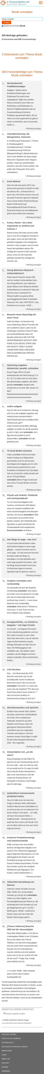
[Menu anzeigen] (38, 3)
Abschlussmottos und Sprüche (22, 707)
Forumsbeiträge (29, 39)
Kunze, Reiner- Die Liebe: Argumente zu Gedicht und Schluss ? (20, 226)
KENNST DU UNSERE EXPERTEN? (17, 1009)
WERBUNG (6, 1071)
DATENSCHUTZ (8, 1042)
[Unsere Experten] (14, 1014)
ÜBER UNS (6, 1059)
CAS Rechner (14, 669)
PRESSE (5, 1067)
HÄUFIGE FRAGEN (9, 1034)
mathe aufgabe (14, 406)
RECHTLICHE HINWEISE (11, 1038)
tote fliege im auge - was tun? (22, 539)
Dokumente (8, 39)
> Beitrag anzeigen (33, 129)
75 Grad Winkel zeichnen (19, 451)
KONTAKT (5, 1063)
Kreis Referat (13, 181)
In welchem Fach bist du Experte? (17, 1023)
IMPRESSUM (7, 1051)
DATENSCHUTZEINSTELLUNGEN (14, 1047)
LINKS (4, 1055)
